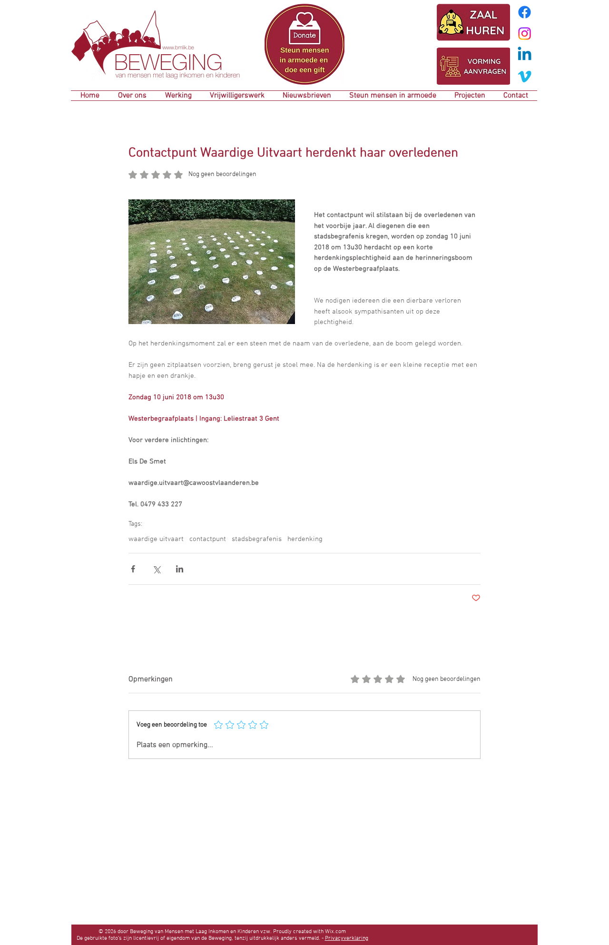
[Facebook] (524, 12)
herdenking (305, 539)
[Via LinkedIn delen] (179, 568)
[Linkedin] (524, 55)
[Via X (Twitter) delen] (156, 568)
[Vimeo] (524, 76)
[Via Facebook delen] (133, 568)
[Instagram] (524, 33)
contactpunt (207, 539)
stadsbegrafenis (257, 539)
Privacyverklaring (346, 938)
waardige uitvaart (156, 539)
